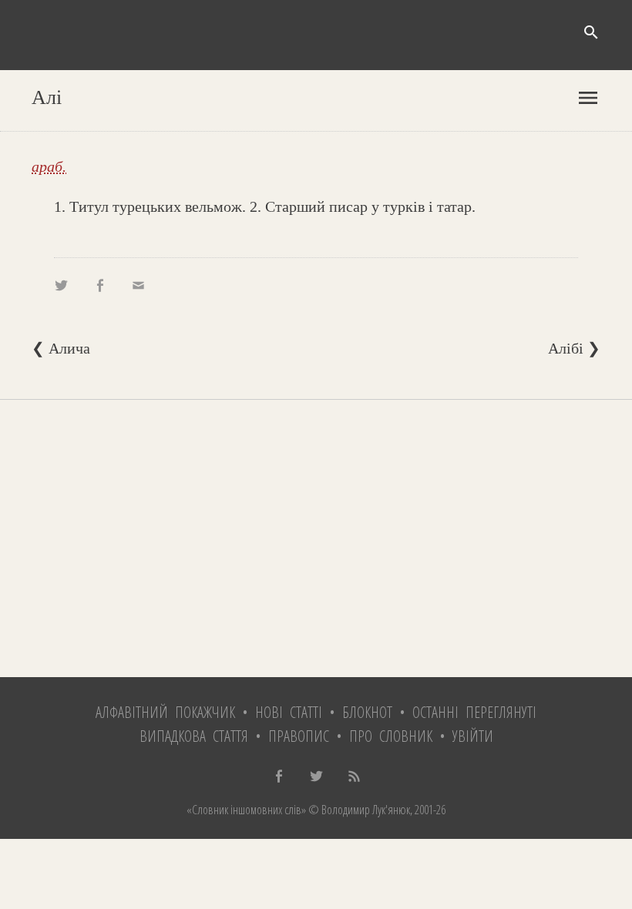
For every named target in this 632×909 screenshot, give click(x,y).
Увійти (472, 736)
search (591, 32)
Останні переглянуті (474, 712)
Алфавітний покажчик (165, 712)
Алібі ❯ (574, 348)
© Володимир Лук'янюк (358, 809)
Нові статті (288, 712)
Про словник (390, 736)
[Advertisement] (316, 538)
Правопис (298, 736)
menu (588, 98)
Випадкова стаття (194, 736)
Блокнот (367, 712)
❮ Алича (61, 348)
